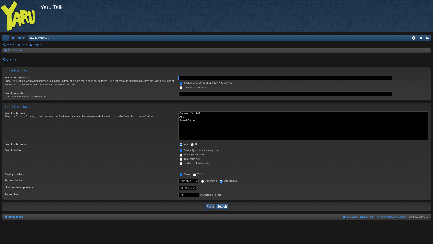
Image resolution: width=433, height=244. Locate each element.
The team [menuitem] (369, 216)
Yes (185, 144)
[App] (303, 117)
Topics (201, 174)
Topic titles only (191, 158)
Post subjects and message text (201, 150)
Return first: (12, 194)
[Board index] (20, 16)
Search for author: (15, 93)
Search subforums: (16, 144)
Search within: (13, 150)
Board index (15, 216)
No (196, 144)
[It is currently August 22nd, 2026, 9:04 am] (426, 50)
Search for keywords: (17, 77)
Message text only (193, 154)
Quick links (6, 38)
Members (41, 38)
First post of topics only (196, 163)
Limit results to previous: (20, 187)
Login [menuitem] (421, 38)
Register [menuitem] (428, 38)
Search (10, 44)
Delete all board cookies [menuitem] (393, 216)
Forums (20, 38)
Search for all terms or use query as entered (207, 82)
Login (24, 44)
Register (38, 44)
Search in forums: (15, 113)
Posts (186, 174)
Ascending (211, 180)
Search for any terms (195, 87)
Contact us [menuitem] (352, 216)
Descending (230, 180)
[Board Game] (303, 120)
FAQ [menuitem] (415, 38)
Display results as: (15, 174)
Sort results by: (14, 180)
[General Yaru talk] (303, 113)
